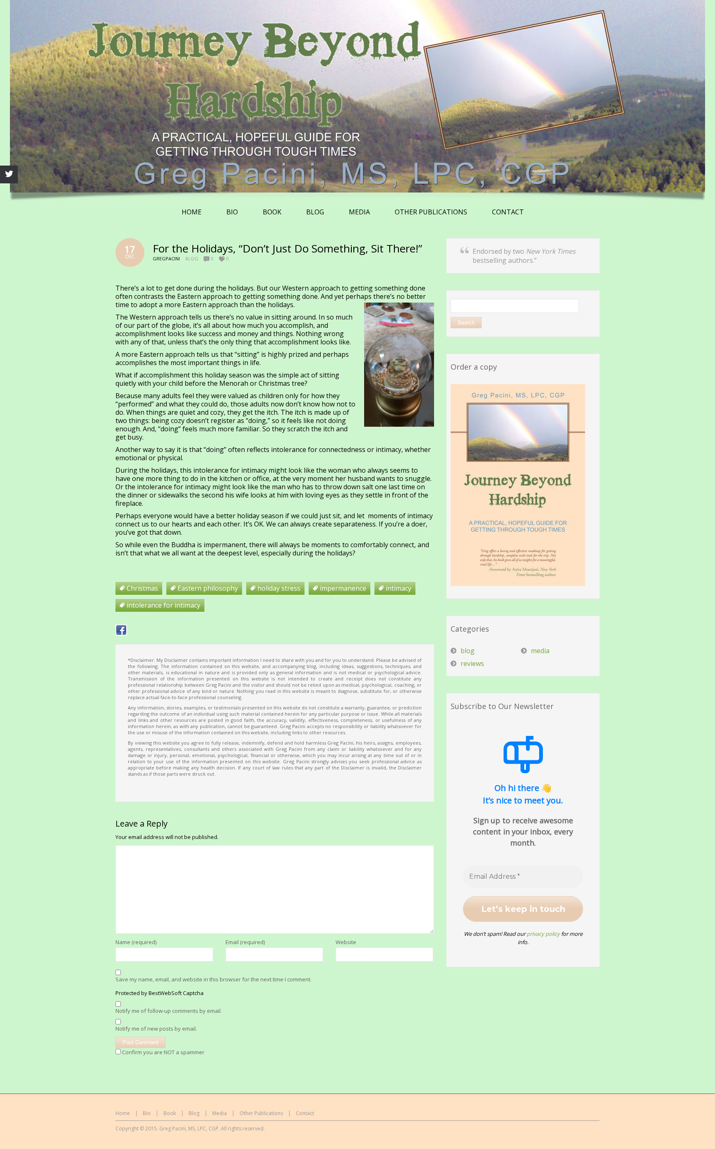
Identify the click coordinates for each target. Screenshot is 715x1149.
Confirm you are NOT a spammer (162, 1052)
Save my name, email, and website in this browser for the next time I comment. (213, 979)
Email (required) (245, 942)
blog (191, 258)
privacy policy (543, 933)
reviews (472, 663)
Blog (194, 1113)
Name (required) (135, 942)
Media (219, 1113)
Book (169, 1113)
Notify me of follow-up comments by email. (168, 1010)
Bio (147, 1113)
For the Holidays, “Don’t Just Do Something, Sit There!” (287, 248)
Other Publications (261, 1113)
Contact (305, 1113)
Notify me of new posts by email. (156, 1028)
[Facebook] (121, 630)
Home (122, 1113)
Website (346, 942)
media (540, 650)
